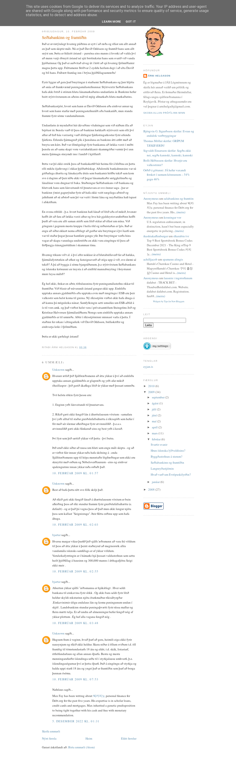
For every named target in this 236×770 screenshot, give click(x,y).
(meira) (181, 212)
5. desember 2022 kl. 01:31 (76, 721)
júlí (154, 409)
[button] (157, 344)
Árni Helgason (159, 75)
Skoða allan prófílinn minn (164, 113)
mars (155, 433)
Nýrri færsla (49, 738)
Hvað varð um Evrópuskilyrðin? (171, 474)
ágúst (155, 403)
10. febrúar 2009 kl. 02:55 (75, 571)
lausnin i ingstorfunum (178, 278)
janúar (156, 482)
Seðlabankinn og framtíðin (64, 37)
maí (154, 421)
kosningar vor (172, 217)
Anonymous (151, 198)
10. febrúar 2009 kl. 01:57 (75, 473)
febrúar (156, 439)
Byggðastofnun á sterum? (166, 456)
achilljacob (150, 259)
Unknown (58, 369)
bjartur (56, 535)
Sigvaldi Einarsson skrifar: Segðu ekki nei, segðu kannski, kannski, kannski (168, 152)
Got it (131, 21)
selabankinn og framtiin (179, 198)
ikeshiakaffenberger (155, 236)
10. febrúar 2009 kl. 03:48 (75, 623)
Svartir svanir (159, 444)
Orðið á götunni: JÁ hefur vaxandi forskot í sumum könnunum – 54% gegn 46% (166, 174)
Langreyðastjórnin (162, 468)
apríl (155, 427)
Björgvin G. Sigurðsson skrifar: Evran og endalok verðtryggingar (168, 133)
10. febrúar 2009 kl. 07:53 (75, 679)
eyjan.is (148, 366)
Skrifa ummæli (51, 731)
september (158, 397)
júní (155, 415)
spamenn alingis (173, 259)
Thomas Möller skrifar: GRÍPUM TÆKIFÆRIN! (163, 143)
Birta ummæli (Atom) (81, 747)
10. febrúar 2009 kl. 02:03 (75, 524)
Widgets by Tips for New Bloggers (168, 301)
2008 (151, 489)
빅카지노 (99, 696)
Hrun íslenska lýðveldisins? (168, 450)
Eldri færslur (128, 738)
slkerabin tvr (181, 236)
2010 (151, 386)
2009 (151, 392)
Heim (89, 738)
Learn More (111, 21)
